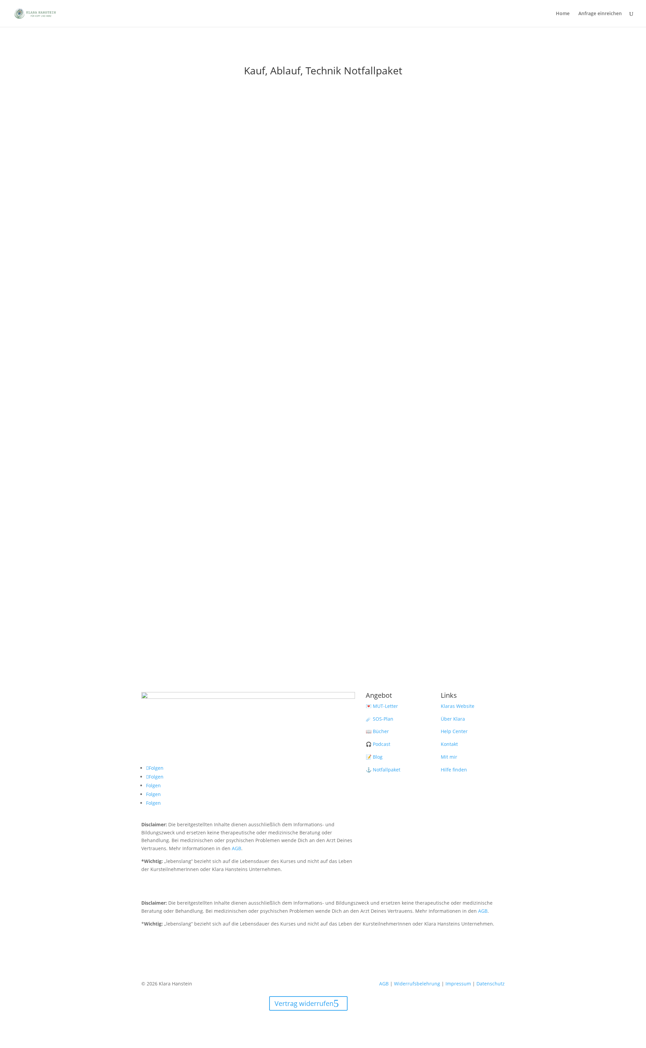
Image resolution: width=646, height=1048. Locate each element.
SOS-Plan (383, 719)
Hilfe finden (454, 769)
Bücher (381, 731)
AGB (236, 848)
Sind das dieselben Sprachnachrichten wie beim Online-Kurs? (323, 142)
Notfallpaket (386, 769)
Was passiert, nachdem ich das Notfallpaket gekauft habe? (323, 228)
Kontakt (449, 744)
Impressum (458, 983)
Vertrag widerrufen (304, 1003)
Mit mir (449, 757)
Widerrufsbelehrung (417, 983)
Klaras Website (457, 706)
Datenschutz (490, 983)
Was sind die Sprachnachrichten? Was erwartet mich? (323, 99)
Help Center (454, 731)
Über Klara (453, 719)
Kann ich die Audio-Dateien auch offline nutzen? (323, 314)
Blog (378, 757)
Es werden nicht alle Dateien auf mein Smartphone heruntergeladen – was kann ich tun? (323, 443)
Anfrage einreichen (600, 13)
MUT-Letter (385, 706)
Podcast (381, 744)
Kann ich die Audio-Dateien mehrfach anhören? (323, 357)
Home (563, 13)
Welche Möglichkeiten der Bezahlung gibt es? (323, 185)
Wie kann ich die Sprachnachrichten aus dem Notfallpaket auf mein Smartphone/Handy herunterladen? (323, 486)
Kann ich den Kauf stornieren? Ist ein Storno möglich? (323, 400)
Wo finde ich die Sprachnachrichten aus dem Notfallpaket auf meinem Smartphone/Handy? (323, 530)
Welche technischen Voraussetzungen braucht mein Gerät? (323, 271)
